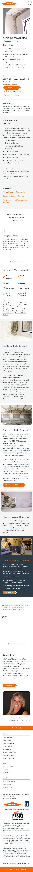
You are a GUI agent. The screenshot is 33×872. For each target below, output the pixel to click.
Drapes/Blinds (7, 311)
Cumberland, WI (8, 108)
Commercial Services (9, 752)
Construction (7, 749)
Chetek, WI (8, 112)
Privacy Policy (7, 784)
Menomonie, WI (7, 106)
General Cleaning (8, 758)
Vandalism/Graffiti (20, 313)
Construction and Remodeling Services (15, 201)
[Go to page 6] (20, 262)
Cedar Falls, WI (10, 110)
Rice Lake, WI (18, 106)
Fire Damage (7, 740)
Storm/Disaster (7, 746)
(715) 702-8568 (11, 87)
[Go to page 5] (18, 262)
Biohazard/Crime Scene (21, 303)
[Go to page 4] (17, 262)
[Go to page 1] (11, 262)
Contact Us (6, 773)
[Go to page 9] (24, 644)
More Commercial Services (13, 485)
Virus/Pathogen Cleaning (10, 305)
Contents (5, 315)
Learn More (9, 592)
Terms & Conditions (9, 781)
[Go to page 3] (15, 262)
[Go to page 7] (22, 262)
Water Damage (8, 737)
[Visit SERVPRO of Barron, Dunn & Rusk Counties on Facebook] (20, 728)
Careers (5, 770)
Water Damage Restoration (14, 192)
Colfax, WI (19, 110)
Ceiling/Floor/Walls (8, 309)
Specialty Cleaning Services (13, 196)
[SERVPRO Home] (9, 3)
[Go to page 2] (13, 262)
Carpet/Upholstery (15, 307)
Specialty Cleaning (8, 755)
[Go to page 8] (22, 644)
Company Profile (8, 767)
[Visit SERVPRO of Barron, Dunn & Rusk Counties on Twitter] (17, 727)
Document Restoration (22, 309)
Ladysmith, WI (18, 108)
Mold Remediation (8, 743)
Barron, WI (26, 106)
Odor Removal (16, 311)
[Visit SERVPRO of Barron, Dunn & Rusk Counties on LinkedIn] (12, 728)
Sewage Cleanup (8, 303)
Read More (9, 685)
